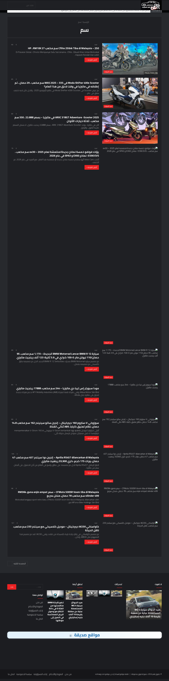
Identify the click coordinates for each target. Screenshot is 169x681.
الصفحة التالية (20, 564)
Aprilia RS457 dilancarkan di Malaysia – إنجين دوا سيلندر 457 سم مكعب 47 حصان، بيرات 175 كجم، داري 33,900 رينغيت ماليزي (55, 459)
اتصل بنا (39, 619)
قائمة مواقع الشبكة (122, 674)
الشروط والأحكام (35, 606)
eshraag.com (100, 674)
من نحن (39, 602)
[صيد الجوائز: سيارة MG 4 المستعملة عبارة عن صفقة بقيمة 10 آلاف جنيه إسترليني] (116, 593)
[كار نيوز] (151, 5)
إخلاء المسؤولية (36, 610)
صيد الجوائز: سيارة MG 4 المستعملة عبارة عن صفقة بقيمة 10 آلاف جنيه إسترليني (145, 612)
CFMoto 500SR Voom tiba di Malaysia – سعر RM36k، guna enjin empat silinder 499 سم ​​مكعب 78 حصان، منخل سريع (58, 493)
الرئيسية (86, 22)
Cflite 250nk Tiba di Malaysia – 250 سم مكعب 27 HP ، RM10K (63, 48)
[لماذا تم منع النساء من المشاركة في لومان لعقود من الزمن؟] (92, 593)
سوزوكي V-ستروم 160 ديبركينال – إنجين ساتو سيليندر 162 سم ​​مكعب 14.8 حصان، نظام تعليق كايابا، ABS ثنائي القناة (55, 424)
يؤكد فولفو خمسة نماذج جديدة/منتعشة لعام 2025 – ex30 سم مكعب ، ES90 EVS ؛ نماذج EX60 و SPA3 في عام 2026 (57, 153)
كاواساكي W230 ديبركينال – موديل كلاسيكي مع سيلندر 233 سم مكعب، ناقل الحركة (56, 528)
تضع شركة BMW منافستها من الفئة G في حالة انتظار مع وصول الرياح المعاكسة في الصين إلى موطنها (105, 10)
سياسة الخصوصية (35, 615)
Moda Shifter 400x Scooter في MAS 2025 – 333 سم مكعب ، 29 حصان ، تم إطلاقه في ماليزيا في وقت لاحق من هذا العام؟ (57, 84)
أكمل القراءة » (91, 59)
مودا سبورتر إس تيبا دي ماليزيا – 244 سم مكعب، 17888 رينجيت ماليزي (57, 388)
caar (96, 44)
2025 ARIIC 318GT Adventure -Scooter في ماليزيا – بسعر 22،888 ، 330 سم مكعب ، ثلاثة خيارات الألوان (57, 119)
